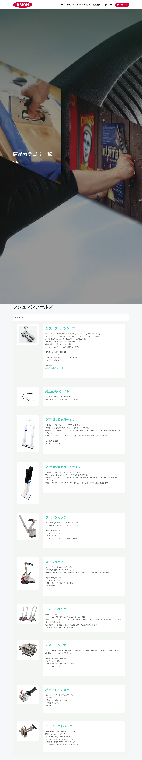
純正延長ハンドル (57, 391)
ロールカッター (55, 562)
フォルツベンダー (57, 609)
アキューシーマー (57, 645)
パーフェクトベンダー (60, 726)
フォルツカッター (57, 517)
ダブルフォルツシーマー (61, 328)
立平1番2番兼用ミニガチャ (63, 467)
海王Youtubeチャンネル (54, 368)
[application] (101, 5)
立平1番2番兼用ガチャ (60, 420)
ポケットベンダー (57, 690)
